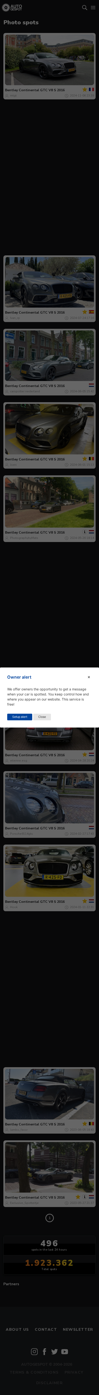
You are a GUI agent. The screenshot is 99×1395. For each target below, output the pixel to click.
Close (42, 717)
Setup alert (19, 717)
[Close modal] (89, 677)
